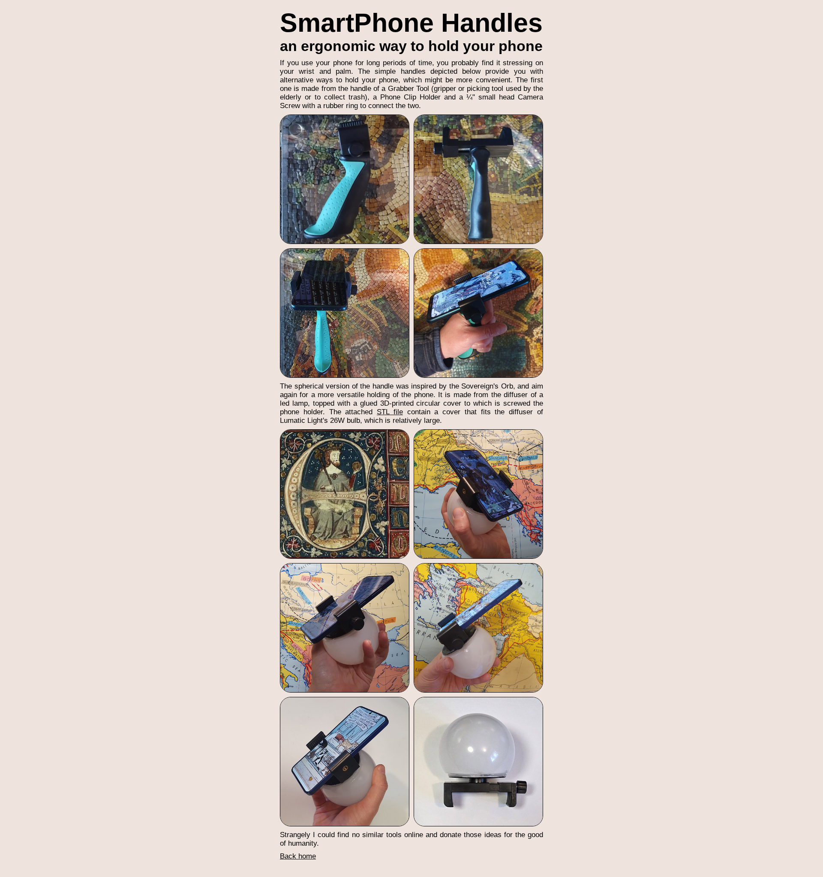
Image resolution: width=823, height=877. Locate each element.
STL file (390, 412)
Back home (298, 856)
